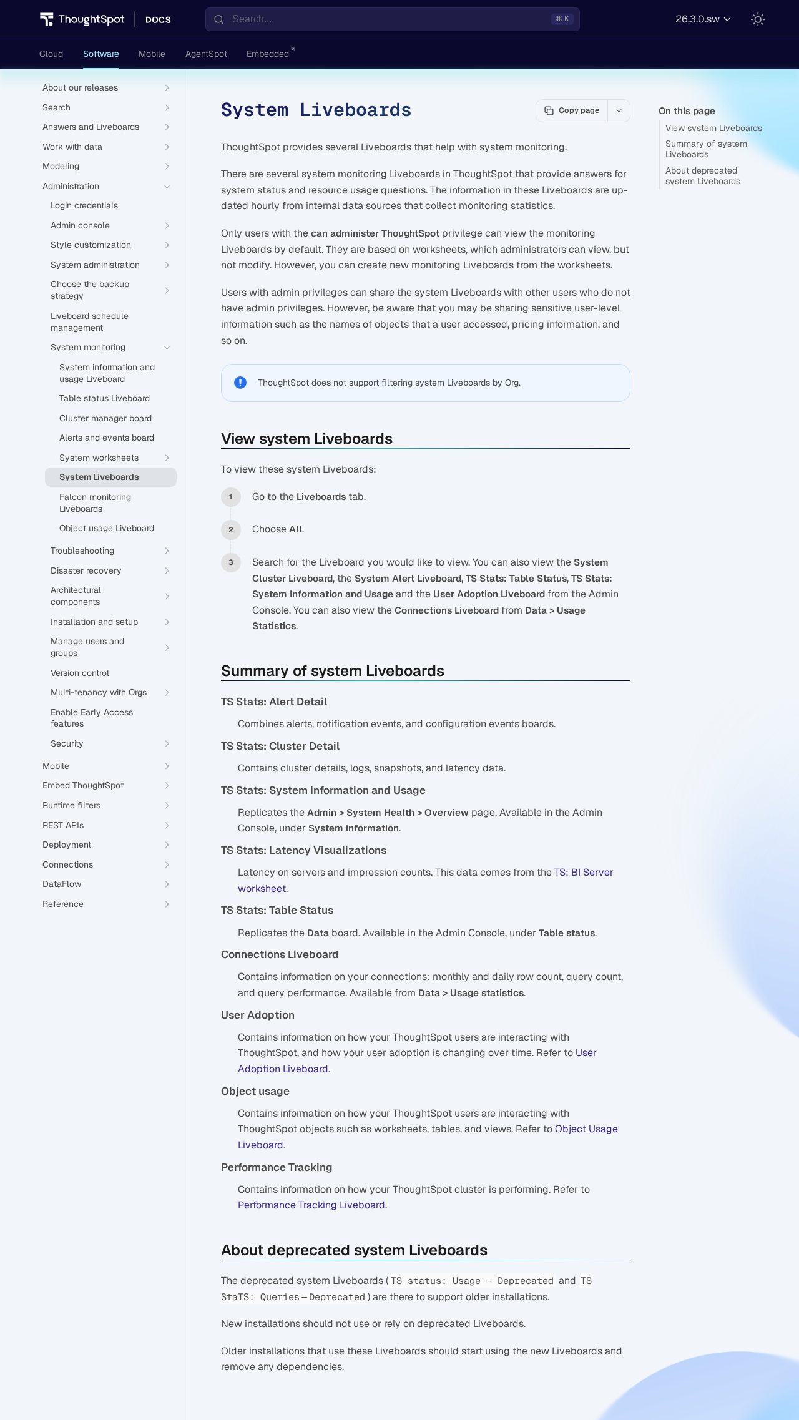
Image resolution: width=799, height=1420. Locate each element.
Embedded (268, 53)
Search (56, 107)
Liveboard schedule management (90, 321)
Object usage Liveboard (106, 528)
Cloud (51, 53)
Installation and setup (94, 621)
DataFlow (61, 883)
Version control (80, 672)
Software (101, 53)
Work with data (72, 146)
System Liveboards (99, 476)
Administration (70, 186)
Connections (67, 864)
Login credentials (84, 205)
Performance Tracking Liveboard (311, 1205)
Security (67, 743)
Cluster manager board (105, 418)
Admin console (80, 225)
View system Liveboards (713, 128)
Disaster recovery (86, 570)
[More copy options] (618, 110)
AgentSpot (206, 53)
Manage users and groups (87, 647)
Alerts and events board (106, 437)
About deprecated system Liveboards (702, 176)
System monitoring (88, 347)
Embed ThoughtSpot (83, 785)
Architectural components (76, 595)
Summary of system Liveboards (706, 149)
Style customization (91, 244)
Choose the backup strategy (90, 289)
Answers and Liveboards (90, 126)
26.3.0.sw (697, 19)
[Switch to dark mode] (758, 19)
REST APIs (63, 825)
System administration (95, 264)
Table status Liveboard (104, 398)
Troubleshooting (82, 550)
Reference (63, 903)
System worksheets (99, 457)
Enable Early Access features (92, 718)
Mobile (152, 53)
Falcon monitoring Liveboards (95, 502)
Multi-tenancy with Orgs (99, 692)
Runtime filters (71, 805)
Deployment (66, 844)
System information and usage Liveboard (107, 372)
